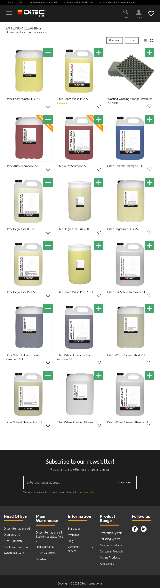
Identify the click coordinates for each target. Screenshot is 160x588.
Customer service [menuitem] (74, 548)
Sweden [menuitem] (41, 559)
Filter (115, 40)
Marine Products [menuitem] (110, 557)
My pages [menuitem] (73, 534)
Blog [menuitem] (70, 541)
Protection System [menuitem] (111, 533)
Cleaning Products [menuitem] (111, 545)
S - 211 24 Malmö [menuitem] (46, 553)
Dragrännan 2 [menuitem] (12, 534)
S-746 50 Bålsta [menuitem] (13, 541)
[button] (9, 11)
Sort (133, 40)
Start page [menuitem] (74, 528)
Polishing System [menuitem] (110, 539)
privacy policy (88, 492)
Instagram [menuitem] (144, 529)
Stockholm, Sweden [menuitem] (16, 547)
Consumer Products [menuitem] (112, 551)
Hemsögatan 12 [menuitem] (45, 546)
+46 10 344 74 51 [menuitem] (14, 553)
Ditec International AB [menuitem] (17, 528)
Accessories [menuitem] (107, 563)
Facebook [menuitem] (135, 529)
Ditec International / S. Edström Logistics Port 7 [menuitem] (49, 536)
